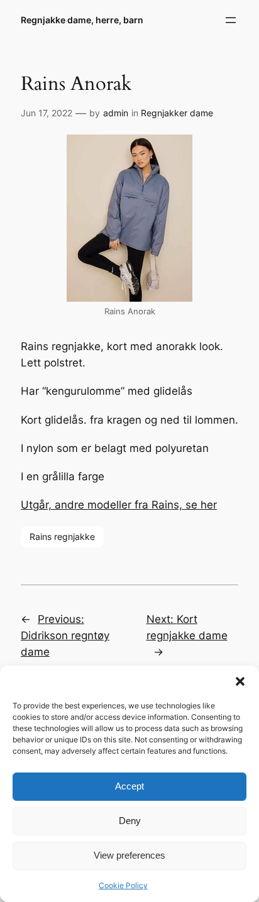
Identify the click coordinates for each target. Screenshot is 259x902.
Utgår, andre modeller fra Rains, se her (119, 504)
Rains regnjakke (62, 536)
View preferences (129, 855)
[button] (240, 681)
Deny (130, 820)
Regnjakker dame (177, 112)
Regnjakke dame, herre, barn (82, 19)
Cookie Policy (123, 885)
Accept (129, 786)
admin (115, 112)
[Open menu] (230, 20)
